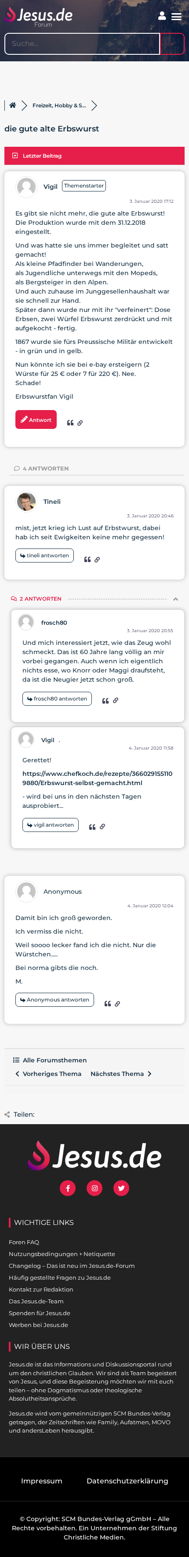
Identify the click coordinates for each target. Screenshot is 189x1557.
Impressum (41, 1481)
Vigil (51, 187)
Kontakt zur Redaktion (41, 1289)
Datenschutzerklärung (127, 1481)
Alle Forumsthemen (53, 1060)
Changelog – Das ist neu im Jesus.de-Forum (72, 1265)
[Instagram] (94, 1188)
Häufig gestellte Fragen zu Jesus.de (60, 1277)
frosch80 (54, 622)
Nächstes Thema (119, 1074)
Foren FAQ (24, 1242)
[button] (176, 16)
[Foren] (12, 106)
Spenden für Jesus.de (39, 1312)
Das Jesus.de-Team (36, 1301)
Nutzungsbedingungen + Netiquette (62, 1253)
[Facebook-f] (68, 1188)
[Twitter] (121, 1188)
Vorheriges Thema (50, 1074)
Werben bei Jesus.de (38, 1324)
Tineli (52, 502)
